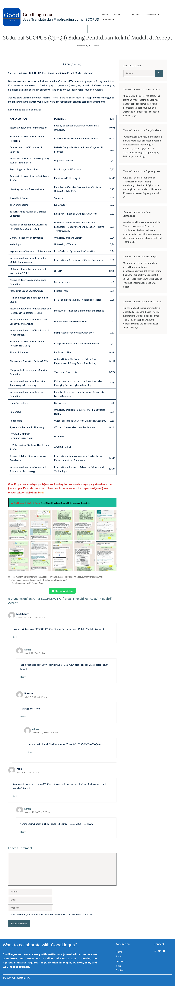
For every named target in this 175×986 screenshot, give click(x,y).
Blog (118, 965)
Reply (15, 637)
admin (27, 649)
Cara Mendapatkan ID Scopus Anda (27, 583)
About (119, 956)
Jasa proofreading (50, 576)
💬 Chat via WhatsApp (62, 591)
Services (120, 961)
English (151, 14)
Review (118, 14)
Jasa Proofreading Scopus (71, 576)
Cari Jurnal (109, 19)
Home (105, 14)
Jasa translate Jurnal (93, 576)
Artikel (136, 14)
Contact (120, 970)
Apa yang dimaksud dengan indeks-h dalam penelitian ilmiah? (39, 580)
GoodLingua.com (39, 14)
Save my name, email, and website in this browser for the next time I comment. (52, 914)
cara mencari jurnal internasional (26, 576)
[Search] (159, 73)
